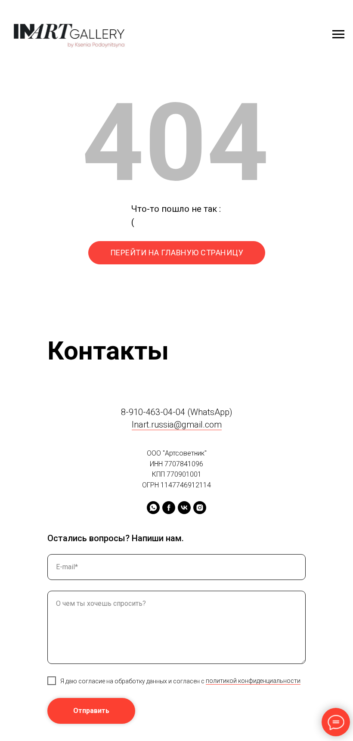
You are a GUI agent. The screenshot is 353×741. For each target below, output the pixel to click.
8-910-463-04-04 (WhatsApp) (176, 412)
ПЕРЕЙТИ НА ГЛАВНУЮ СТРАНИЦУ (177, 252)
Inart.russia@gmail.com (177, 424)
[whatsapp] (153, 507)
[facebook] (168, 507)
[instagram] (199, 507)
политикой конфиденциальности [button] (253, 680)
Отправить (91, 711)
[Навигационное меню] (338, 34)
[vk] (184, 507)
